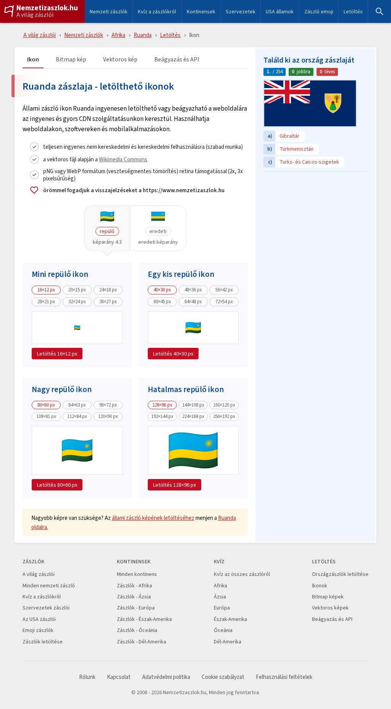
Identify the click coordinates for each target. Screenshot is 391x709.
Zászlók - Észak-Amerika (144, 619)
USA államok (280, 11)
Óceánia (223, 630)
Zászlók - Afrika (134, 586)
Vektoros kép (120, 60)
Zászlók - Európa (136, 608)
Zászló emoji (318, 11)
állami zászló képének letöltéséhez (153, 518)
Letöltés (353, 11)
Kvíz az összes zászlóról (242, 574)
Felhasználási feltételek (284, 677)
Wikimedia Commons (123, 159)
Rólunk (87, 677)
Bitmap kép (71, 60)
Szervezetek (240, 11)
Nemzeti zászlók (109, 11)
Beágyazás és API (176, 60)
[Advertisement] (315, 223)
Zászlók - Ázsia (134, 597)
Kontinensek (201, 11)
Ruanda (143, 35)
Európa (222, 608)
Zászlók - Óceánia (137, 630)
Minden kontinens (137, 574)
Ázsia (220, 597)
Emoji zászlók (38, 630)
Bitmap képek (328, 597)
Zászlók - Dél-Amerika (141, 642)
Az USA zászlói (39, 619)
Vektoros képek (330, 608)
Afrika (118, 35)
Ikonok (319, 586)
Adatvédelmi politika (166, 677)
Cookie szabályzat (223, 677)
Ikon (33, 60)
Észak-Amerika (230, 619)
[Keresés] (379, 11)
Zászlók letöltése (43, 642)
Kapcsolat (119, 677)
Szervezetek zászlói (46, 608)
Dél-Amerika (227, 642)
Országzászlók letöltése (340, 574)
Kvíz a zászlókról (157, 11)
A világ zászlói (34, 15)
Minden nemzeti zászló (49, 586)
